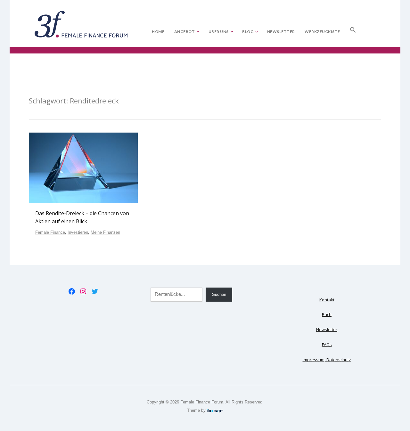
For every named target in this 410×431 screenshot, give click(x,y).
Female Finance (50, 232)
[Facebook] (72, 291)
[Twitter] (95, 291)
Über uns (219, 31)
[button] (353, 28)
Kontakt (326, 300)
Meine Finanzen (105, 232)
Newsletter (281, 31)
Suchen (219, 294)
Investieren (78, 232)
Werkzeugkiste (322, 31)
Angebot (184, 31)
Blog (247, 31)
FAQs (327, 344)
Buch (327, 314)
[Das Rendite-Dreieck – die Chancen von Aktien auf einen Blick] (83, 167)
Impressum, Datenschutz (327, 359)
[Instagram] (83, 291)
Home (158, 31)
